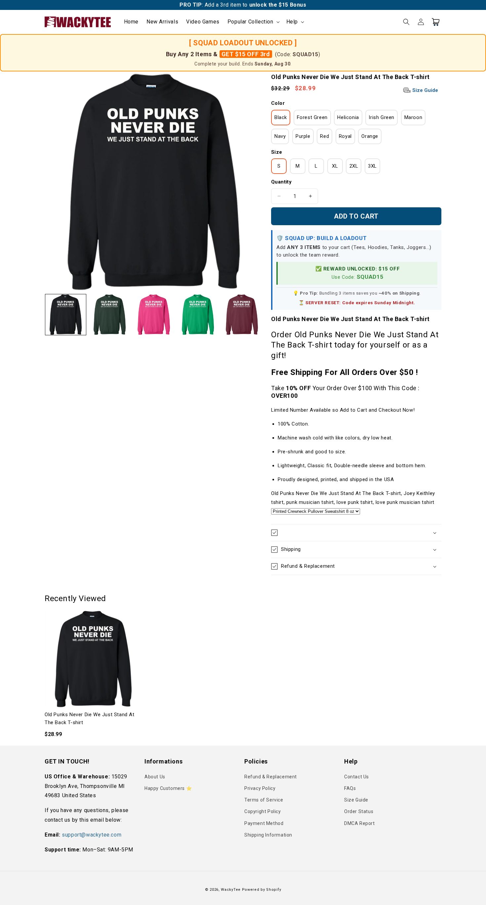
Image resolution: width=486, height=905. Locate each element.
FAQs (350, 788)
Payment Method (263, 823)
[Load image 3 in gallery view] (153, 314)
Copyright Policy (262, 811)
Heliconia (348, 117)
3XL (372, 166)
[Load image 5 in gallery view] (242, 314)
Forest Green (312, 117)
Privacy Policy (259, 788)
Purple (303, 136)
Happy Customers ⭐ (168, 788)
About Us (154, 776)
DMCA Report (359, 823)
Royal (345, 136)
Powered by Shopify (261, 889)
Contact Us (356, 776)
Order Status (358, 811)
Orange (369, 136)
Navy (280, 136)
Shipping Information (268, 835)
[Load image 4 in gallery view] (198, 314)
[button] (252, 22)
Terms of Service (263, 799)
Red (324, 136)
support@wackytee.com (91, 835)
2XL (353, 166)
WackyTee (231, 889)
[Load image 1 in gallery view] (65, 314)
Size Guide (424, 90)
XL (335, 166)
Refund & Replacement (270, 776)
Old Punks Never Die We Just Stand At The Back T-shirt (90, 718)
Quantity (281, 182)
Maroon (413, 117)
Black (280, 117)
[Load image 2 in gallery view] (109, 314)
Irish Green (381, 117)
